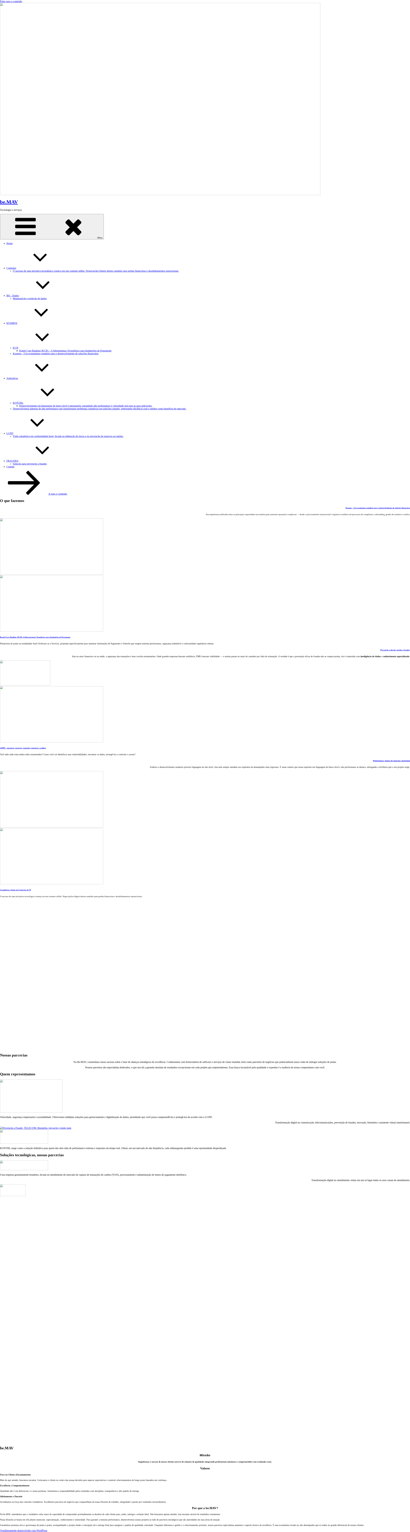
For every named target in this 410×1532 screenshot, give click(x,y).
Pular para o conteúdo (11, 1)
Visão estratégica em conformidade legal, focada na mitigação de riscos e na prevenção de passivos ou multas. (68, 436)
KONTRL (18, 403)
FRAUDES (12, 461)
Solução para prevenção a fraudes (30, 463)
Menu (99, 238)
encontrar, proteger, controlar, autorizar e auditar (23, 748)
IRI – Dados (12, 295)
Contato (10, 466)
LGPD (9, 433)
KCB (15, 347)
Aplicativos (12, 378)
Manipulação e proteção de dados (30, 298)
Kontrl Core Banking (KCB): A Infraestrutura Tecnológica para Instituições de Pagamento (35, 637)
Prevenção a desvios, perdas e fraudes (395, 650)
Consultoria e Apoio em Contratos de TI (15, 890)
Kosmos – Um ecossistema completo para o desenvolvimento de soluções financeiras (55, 353)
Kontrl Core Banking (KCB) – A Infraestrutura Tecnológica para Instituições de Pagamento (65, 350)
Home (9, 243)
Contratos (11, 268)
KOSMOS (11, 323)
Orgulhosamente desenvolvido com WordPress (23, 1530)
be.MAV (9, 202)
